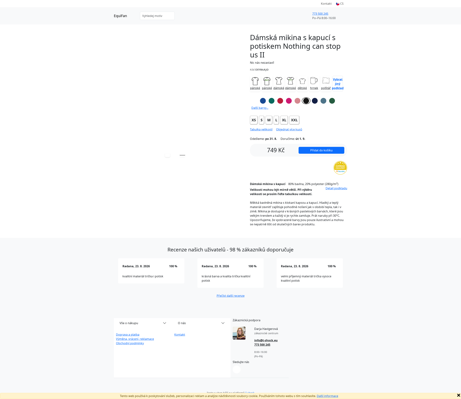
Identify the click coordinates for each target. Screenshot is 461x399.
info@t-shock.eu (266, 340)
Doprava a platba (127, 335)
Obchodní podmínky (130, 343)
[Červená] (280, 100)
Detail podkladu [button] (336, 188)
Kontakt (326, 4)
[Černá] (306, 100)
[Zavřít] (458, 395)
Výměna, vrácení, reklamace (135, 339)
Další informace (327, 396)
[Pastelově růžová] (297, 100)
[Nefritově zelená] (271, 100)
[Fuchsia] (289, 100)
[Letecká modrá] (323, 100)
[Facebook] (236, 369)
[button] (340, 3)
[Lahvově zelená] (332, 100)
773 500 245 (320, 14)
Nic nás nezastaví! (262, 63)
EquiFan (120, 15)
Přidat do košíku (321, 150)
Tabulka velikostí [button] (261, 129)
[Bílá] (254, 100)
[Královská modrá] (263, 100)
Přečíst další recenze (231, 296)
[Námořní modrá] (314, 100)
